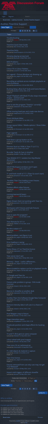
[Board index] (24, 5)
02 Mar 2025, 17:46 (28, 162)
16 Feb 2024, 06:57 (27, 270)
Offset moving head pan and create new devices (25, 111)
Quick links (2, 13)
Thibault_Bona (17, 258)
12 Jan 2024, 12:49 (27, 277)
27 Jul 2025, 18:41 (28, 113)
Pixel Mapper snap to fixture (17, 314)
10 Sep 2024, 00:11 (25, 230)
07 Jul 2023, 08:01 (26, 359)
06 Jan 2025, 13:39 (26, 175)
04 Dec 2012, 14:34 (22, 46)
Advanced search (46, 16)
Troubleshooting (13, 38)
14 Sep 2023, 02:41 (25, 335)
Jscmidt (16, 353)
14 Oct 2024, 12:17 (24, 210)
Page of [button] (18, 31)
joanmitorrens (17, 85)
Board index (6, 20)
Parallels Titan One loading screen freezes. (23, 180)
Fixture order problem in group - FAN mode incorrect (23, 283)
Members (9, 13)
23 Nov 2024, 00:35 (25, 189)
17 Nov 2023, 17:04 (25, 315)
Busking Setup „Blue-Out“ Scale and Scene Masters (26, 89)
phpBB (18, 421)
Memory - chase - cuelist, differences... (21, 262)
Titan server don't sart (15, 256)
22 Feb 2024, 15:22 (27, 263)
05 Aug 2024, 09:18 (27, 237)
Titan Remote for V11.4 (15, 222)
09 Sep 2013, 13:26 (25, 39)
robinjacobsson (18, 113)
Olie (15, 46)
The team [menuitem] (40, 417)
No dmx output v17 (14, 229)
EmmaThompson (18, 52)
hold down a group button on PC (19, 140)
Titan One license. (13, 358)
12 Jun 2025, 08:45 (28, 129)
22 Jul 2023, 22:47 (24, 353)
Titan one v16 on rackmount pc (19, 345)
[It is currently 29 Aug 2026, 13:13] (43, 20)
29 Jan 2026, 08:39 (27, 85)
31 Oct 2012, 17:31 (29, 52)
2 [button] (22, 30)
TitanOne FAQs (12, 50)
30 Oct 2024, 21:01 (25, 196)
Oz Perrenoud (17, 120)
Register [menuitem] (47, 13)
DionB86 (16, 154)
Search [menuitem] (46, 20)
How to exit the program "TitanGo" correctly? (24, 105)
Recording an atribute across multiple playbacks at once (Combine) (26, 82)
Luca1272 (16, 70)
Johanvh (16, 286)
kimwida (16, 91)
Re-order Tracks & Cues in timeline (20, 152)
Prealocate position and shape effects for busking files (25, 326)
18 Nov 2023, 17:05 (25, 308)
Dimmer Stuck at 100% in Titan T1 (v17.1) (23, 147)
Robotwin (16, 335)
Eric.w (15, 148)
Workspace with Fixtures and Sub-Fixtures (23, 208)
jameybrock (17, 175)
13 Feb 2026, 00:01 (25, 70)
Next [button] (36, 31)
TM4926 (16, 223)
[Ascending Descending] (29, 381)
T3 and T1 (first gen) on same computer (22, 334)
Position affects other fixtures (18, 187)
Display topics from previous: (19, 378)
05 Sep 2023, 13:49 (25, 341)
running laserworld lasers (16, 194)
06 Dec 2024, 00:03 (25, 182)
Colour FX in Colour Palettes (17, 69)
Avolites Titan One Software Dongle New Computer (26, 298)
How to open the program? (17, 215)
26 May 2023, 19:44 (25, 374)
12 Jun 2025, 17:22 (28, 120)
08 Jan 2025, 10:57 (25, 169)
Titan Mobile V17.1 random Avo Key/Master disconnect (24, 159)
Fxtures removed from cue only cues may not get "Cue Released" (25, 366)
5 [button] (29, 30)
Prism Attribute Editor (15, 118)
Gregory (16, 39)
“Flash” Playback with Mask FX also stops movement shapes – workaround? (27, 97)
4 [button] (27, 30)
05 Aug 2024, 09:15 (27, 244)
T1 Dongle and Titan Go (16, 275)
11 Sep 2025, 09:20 (26, 106)
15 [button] (33, 30)
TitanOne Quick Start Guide (17, 45)
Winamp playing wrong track (18, 56)
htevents (16, 315)
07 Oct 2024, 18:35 (25, 223)
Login (3, 16)
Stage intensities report (15, 319)
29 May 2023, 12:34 (25, 368)
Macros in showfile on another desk (20, 291)
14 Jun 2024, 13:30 (26, 251)
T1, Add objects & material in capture (21, 351)
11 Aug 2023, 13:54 (27, 347)
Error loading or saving (15, 242)
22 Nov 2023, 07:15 (27, 300)
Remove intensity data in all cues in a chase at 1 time (25, 306)
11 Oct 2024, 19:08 (25, 216)
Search (43, 16)
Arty (26, 422)
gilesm (15, 210)
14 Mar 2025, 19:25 (25, 154)
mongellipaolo (17, 321)
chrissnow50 (17, 347)
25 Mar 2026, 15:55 (27, 63)
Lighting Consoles (17, 20)
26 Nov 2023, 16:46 (26, 293)
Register (11, 16)
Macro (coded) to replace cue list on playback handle (27, 268)
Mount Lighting (18, 162)
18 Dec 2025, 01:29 (24, 91)
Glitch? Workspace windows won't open (22, 167)
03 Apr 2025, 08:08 (23, 148)
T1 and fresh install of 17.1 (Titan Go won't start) (25, 174)
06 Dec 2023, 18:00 (25, 286)
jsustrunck (16, 203)
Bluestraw (16, 58)
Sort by (13, 381)
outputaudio (17, 251)
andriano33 (17, 106)
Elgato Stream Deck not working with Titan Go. (24, 201)
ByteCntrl (16, 99)
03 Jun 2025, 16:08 (28, 141)
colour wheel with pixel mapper (19, 340)
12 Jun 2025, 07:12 (28, 134)
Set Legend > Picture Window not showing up (24, 74)
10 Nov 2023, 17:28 (27, 321)
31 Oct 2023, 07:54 (27, 329)
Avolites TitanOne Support (32, 20)
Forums (5, 13)
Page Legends (12, 133)
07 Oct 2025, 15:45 (25, 99)
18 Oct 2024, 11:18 (26, 203)
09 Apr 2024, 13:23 (28, 258)
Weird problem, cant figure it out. (19, 235)
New (5, 27)
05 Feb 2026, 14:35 (27, 76)
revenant (16, 368)
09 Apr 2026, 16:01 (25, 58)
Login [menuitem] (43, 13)
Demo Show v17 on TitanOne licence (21, 249)
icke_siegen (17, 63)
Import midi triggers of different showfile (22, 372)
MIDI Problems (12, 62)
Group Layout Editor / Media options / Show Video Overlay (26, 126)
